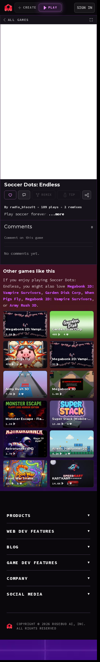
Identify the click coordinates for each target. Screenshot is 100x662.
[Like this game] (10, 195)
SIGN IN (84, 7)
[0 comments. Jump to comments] (24, 195)
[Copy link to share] (86, 195)
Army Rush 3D (23, 305)
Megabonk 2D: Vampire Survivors (58, 299)
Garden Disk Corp (63, 292)
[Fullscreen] (91, 20)
